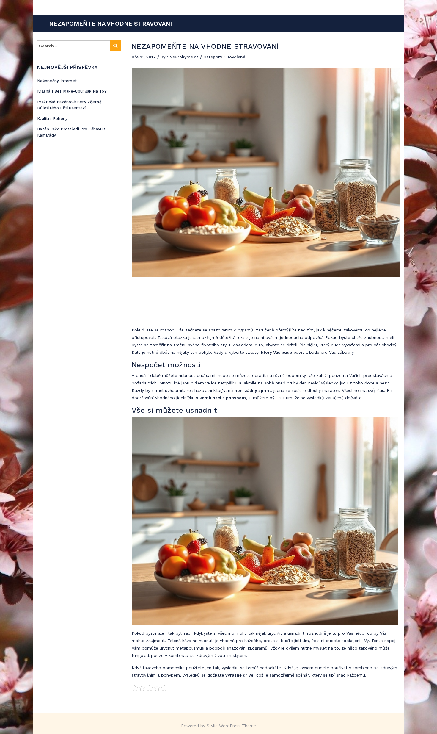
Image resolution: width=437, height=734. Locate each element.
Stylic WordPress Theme (231, 725)
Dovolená (235, 56)
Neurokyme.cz (184, 56)
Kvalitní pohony (52, 118)
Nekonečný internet (57, 81)
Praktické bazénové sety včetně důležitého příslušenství (69, 105)
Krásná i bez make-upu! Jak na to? (72, 91)
